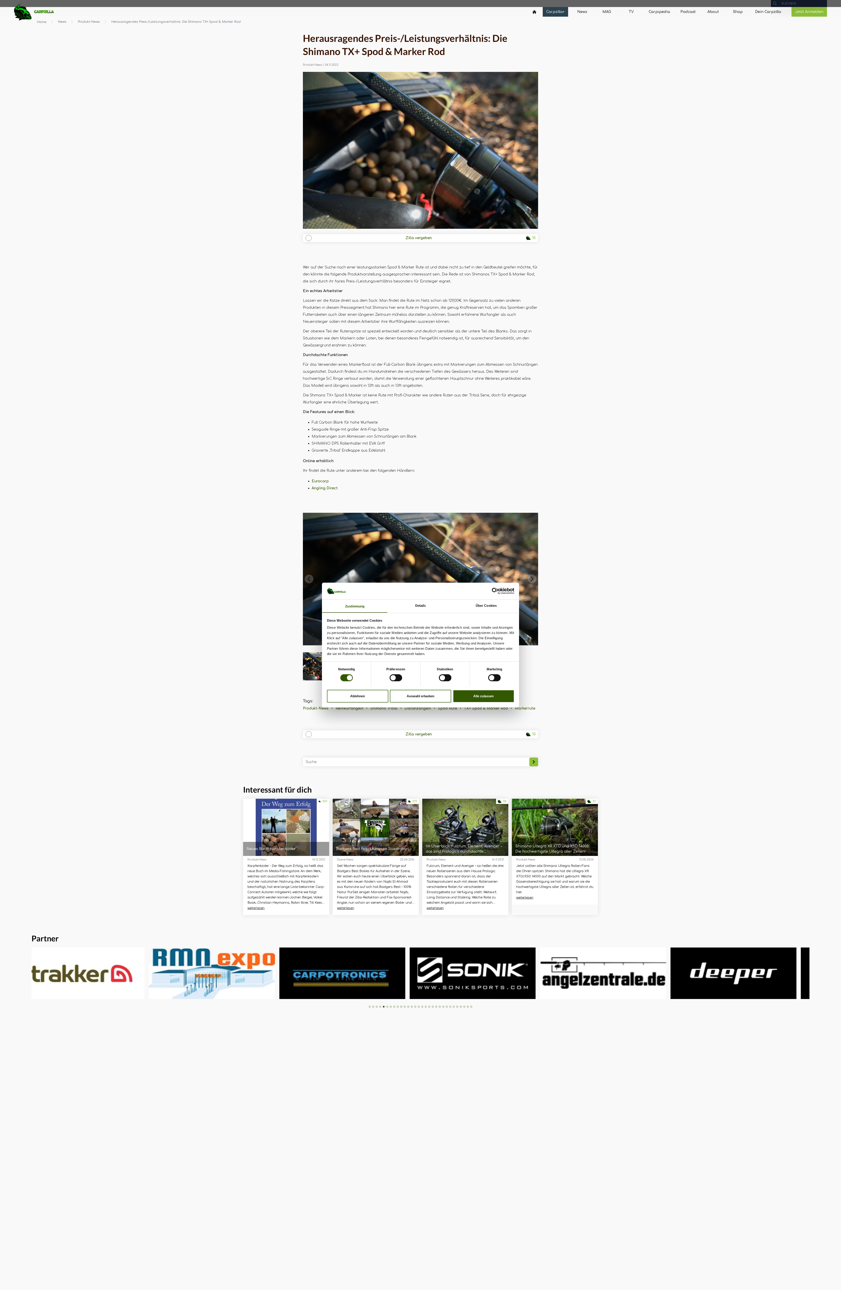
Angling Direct (325, 488)
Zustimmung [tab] (355, 606)
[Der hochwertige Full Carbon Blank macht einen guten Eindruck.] (420, 150)
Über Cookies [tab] (486, 605)
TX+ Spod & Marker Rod (486, 708)
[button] (309, 579)
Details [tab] (420, 605)
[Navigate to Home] (534, 13)
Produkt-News (89, 21)
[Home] (534, 12)
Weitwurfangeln (349, 708)
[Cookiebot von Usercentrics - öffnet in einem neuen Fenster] (495, 591)
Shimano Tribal (384, 708)
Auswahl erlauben (420, 696)
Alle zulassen (483, 696)
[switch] (396, 677)
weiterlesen (256, 908)
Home (41, 22)
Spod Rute (447, 708)
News (62, 21)
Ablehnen (357, 696)
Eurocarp (320, 481)
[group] (85, 973)
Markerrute (525, 708)
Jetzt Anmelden (809, 12)
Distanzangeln (418, 708)
